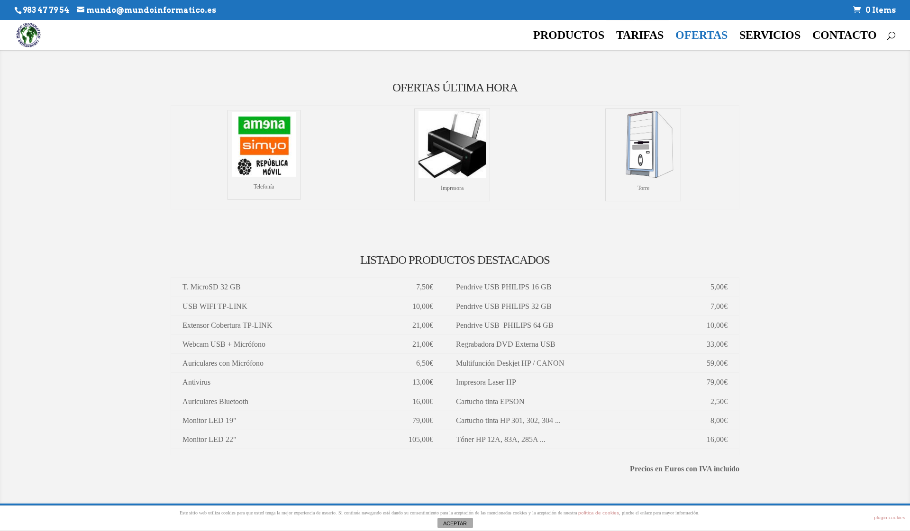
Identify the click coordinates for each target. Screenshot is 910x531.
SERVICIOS (770, 36)
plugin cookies (889, 517)
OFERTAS (701, 36)
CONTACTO (844, 36)
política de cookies (598, 512)
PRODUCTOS (568, 36)
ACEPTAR (455, 523)
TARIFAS (640, 36)
